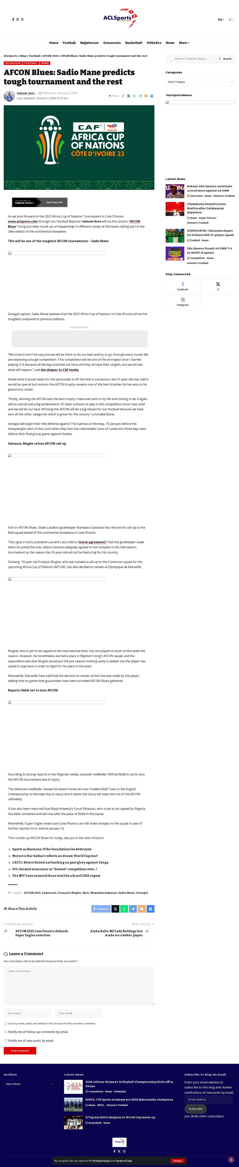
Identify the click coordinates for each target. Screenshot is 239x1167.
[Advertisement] (80, 338)
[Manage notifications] (231, 1160)
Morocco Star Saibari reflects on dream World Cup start (55, 856)
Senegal (142, 892)
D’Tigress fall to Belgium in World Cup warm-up (120, 1117)
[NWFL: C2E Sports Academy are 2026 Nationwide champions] (73, 1105)
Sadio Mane (126, 892)
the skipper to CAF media (60, 370)
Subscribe (196, 1109)
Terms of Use (123, 1160)
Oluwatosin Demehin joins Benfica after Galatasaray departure (206, 208)
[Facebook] (13, 19)
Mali (86, 892)
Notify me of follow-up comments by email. (38, 1032)
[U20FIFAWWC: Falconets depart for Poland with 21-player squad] (175, 236)
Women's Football (224, 195)
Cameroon (49, 892)
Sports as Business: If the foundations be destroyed (51, 849)
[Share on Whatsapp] (134, 96)
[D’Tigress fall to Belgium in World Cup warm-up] (73, 1122)
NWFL (101, 1105)
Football (31, 63)
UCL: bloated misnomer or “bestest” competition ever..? (54, 869)
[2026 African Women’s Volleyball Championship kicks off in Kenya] (73, 1087)
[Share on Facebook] (122, 96)
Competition (197, 258)
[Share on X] (128, 96)
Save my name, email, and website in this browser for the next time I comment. (52, 1023)
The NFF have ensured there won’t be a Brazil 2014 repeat (56, 875)
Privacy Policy (101, 1160)
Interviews (196, 195)
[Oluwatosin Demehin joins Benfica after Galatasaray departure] (175, 209)
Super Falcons (207, 218)
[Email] (146, 96)
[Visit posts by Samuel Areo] (9, 96)
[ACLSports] (119, 19)
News (45, 63)
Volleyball (120, 1091)
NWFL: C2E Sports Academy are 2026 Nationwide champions (129, 1099)
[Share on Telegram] (140, 96)
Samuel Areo (26, 93)
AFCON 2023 (13, 63)
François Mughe (69, 892)
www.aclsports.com (23, 221)
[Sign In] (7, 19)
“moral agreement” (92, 542)
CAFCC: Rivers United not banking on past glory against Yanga (60, 862)
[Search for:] (196, 58)
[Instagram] (22, 19)
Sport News (52, 202)
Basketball (95, 1122)
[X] (17, 19)
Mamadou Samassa (103, 892)
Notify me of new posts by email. (31, 1041)
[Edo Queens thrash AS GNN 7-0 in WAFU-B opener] (175, 254)
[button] (177, 1161)
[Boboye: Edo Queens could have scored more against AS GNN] (175, 191)
